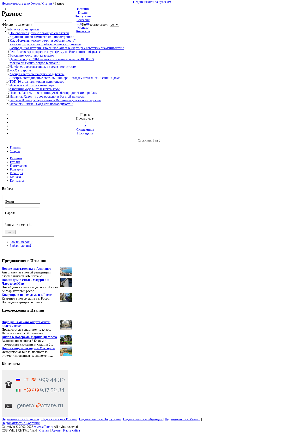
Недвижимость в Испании (20, 419)
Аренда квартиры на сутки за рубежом (37, 74)
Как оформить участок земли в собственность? (43, 40)
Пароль (10, 213)
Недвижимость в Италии (59, 419)
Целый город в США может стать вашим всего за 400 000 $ (52, 59)
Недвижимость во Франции (143, 419)
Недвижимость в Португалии (100, 419)
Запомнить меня (16, 224)
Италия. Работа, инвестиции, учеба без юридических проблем (53, 92)
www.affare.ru (43, 426)
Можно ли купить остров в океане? (35, 63)
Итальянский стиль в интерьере (32, 85)
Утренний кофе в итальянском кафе (35, 89)
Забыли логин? (20, 245)
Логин (9, 201)
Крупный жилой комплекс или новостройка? (42, 37)
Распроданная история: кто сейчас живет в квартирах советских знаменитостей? (67, 48)
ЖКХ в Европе (20, 70)
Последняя (85, 133)
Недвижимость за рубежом (152, 2)
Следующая (85, 129)
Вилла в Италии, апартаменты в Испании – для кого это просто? (55, 100)
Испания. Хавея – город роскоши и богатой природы (47, 96)
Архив (56, 430)
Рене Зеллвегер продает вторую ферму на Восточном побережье (55, 51)
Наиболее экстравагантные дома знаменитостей (44, 66)
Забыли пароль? (21, 242)
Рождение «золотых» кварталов (32, 55)
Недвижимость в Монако (182, 419)
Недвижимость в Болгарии (21, 423)
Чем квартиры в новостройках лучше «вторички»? (45, 44)
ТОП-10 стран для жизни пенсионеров (37, 81)
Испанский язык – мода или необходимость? (41, 104)
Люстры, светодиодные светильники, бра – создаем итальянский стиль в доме (65, 78)
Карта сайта (71, 430)
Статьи (44, 430)
